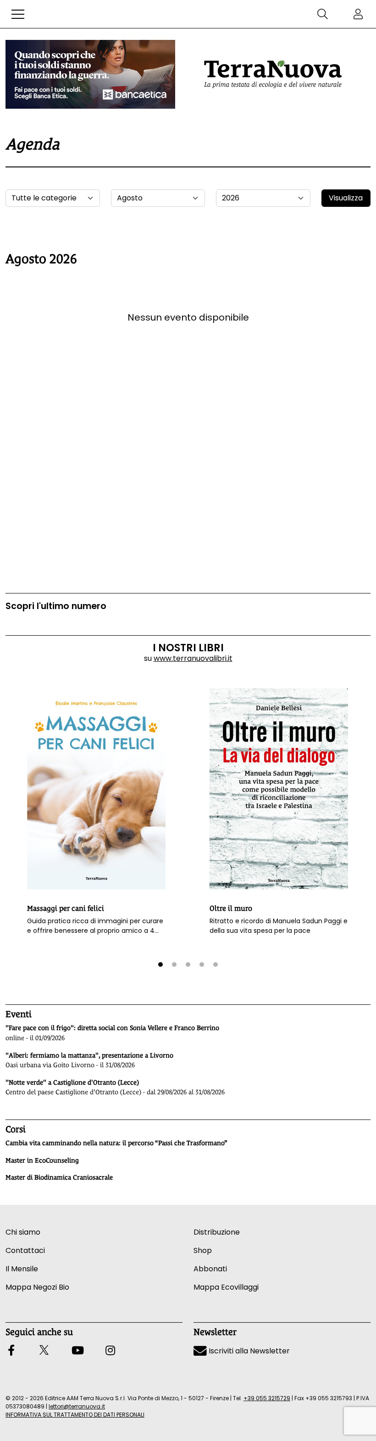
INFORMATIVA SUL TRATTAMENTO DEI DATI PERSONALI (75, 1415)
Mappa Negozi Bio (37, 1287)
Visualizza (346, 198)
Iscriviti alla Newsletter (248, 1351)
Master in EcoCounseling (42, 1160)
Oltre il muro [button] (231, 908)
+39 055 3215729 (266, 1398)
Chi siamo (23, 1232)
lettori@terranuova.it (77, 1406)
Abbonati (210, 1269)
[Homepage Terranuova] (273, 74)
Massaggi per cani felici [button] (65, 908)
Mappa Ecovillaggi (226, 1287)
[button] (18, 14)
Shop (203, 1250)
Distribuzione (217, 1232)
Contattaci (25, 1250)
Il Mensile (22, 1269)
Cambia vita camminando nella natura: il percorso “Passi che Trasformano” (116, 1143)
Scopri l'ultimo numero (56, 606)
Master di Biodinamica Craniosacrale (59, 1177)
